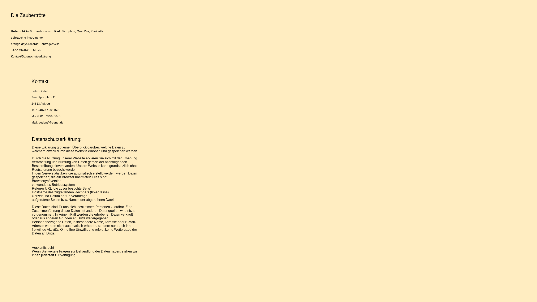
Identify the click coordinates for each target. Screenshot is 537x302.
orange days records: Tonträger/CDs (35, 44)
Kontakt (16, 56)
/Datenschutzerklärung (36, 56)
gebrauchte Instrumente (27, 37)
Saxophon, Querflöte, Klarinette (57, 31)
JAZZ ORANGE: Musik (26, 50)
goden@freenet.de (51, 122)
